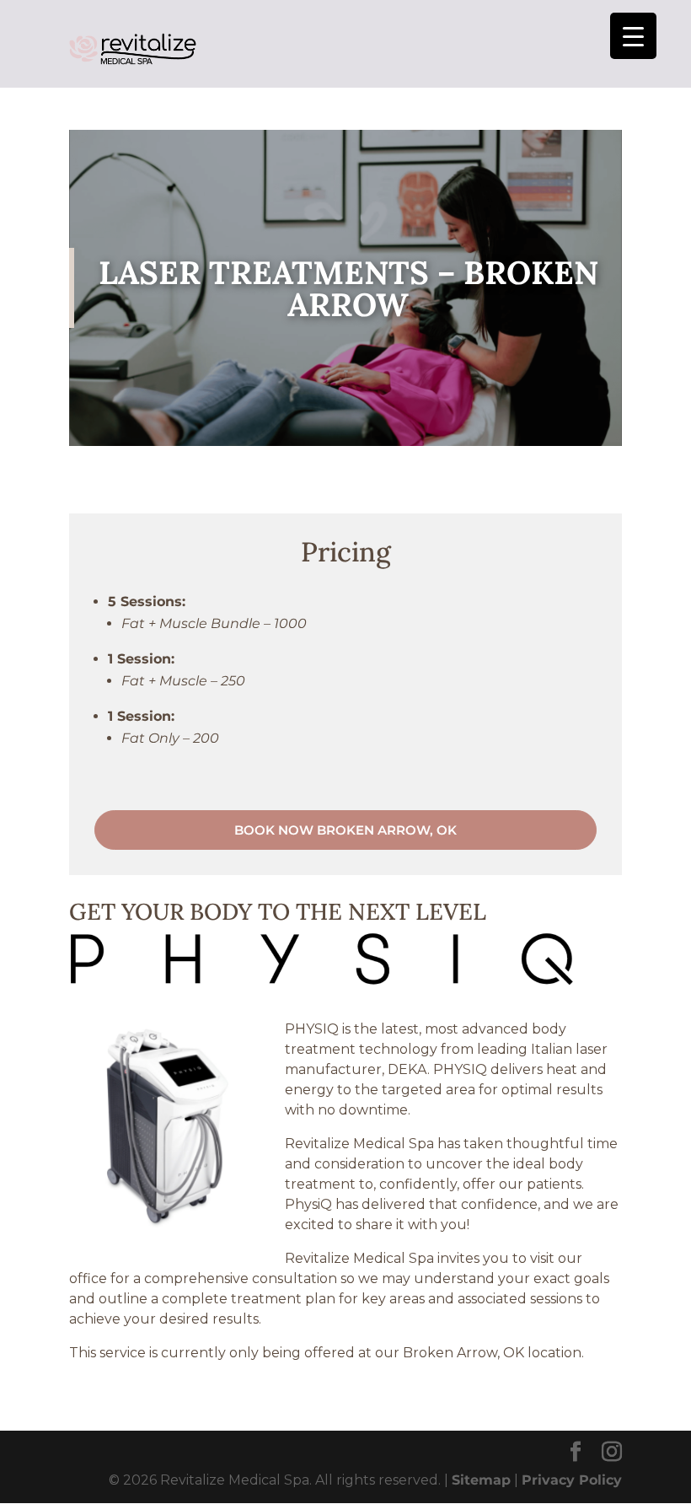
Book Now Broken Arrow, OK (345, 830)
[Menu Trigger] (633, 36)
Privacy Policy (572, 1480)
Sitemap (481, 1480)
